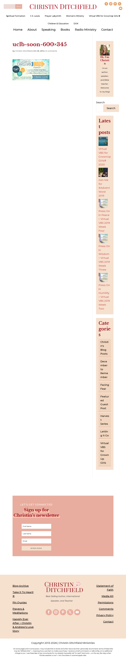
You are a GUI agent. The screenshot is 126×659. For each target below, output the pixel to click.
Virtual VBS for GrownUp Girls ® (104, 16)
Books (65, 29)
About (32, 29)
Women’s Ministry (75, 16)
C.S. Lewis (35, 16)
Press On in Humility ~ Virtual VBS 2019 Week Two (104, 297)
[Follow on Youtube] (120, 8)
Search (100, 102)
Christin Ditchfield (23, 51)
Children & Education (58, 23)
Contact (107, 29)
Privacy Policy (104, 615)
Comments (106, 608)
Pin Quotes (20, 602)
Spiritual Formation (15, 16)
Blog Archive (21, 585)
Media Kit (107, 596)
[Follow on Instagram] (110, 4)
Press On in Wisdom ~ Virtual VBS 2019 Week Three (104, 258)
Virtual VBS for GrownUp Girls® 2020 (105, 156)
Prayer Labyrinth (53, 16)
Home (18, 29)
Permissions (105, 602)
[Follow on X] (119, 4)
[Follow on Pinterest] (115, 4)
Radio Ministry (85, 29)
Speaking (49, 29)
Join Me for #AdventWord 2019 (104, 188)
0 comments (51, 51)
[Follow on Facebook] (106, 4)
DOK (76, 23)
